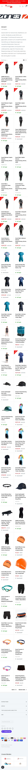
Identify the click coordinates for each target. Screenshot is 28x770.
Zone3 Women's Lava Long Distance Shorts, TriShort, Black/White (20, 598)
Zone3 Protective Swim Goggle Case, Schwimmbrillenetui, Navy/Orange (20, 625)
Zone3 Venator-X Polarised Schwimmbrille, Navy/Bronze (19, 652)
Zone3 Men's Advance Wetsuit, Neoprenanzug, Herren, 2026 (20, 240)
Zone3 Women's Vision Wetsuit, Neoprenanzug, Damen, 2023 (20, 79)
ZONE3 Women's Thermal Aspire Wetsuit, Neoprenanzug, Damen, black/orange (6, 133)
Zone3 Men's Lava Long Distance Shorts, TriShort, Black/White (7, 624)
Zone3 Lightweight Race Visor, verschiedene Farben (6, 393)
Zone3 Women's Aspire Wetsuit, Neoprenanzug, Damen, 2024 (6, 105)
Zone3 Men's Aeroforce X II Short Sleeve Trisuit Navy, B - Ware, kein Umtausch (21, 368)
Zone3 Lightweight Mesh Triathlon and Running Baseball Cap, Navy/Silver (20, 496)
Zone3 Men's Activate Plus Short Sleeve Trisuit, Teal (6, 315)
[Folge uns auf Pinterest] (10, 729)
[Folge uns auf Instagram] (7, 729)
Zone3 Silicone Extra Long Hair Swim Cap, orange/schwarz (6, 573)
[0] (25, 6)
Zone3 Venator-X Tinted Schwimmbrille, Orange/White (6, 651)
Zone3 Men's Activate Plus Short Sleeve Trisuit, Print (20, 291)
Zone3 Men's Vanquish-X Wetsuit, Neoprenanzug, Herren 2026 (20, 214)
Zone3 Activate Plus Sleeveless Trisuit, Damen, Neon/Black (20, 418)
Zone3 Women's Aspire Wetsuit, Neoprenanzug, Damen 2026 (6, 160)
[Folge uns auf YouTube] (13, 729)
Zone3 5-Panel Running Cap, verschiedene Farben (7, 418)
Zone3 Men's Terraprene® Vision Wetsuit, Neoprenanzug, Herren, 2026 (6, 187)
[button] (2, 767)
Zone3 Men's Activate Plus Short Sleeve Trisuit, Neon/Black (20, 469)
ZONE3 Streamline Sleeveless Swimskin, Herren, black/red (6, 548)
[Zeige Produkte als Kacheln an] (23, 60)
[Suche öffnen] (20, 6)
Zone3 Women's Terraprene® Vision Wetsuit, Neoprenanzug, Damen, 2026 (20, 187)
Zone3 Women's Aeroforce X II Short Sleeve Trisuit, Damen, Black (6, 368)
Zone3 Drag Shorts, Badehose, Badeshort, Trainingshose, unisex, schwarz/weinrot (20, 678)
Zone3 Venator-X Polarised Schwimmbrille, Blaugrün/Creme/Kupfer (7, 599)
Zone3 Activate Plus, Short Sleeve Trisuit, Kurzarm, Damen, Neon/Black (20, 444)
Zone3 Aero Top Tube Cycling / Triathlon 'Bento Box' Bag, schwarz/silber (6, 523)
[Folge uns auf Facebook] (2, 729)
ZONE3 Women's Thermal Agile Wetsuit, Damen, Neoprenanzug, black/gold (6, 79)
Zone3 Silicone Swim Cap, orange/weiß (20, 572)
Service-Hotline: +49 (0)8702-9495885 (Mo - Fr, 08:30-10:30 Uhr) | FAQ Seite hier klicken (14, 1)
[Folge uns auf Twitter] (5, 729)
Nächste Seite (22, 690)
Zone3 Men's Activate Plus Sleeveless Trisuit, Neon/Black (6, 443)
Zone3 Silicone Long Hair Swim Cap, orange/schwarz (20, 548)
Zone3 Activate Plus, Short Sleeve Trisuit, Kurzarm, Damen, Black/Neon (6, 470)
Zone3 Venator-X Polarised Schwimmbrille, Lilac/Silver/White (5, 678)
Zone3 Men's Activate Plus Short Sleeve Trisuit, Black (20, 315)
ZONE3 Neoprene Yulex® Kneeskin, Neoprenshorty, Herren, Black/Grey (7, 341)
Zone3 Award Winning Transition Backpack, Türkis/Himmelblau (20, 340)
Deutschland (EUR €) (6, 721)
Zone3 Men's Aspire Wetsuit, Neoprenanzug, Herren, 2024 (20, 105)
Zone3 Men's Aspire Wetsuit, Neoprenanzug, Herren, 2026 (20, 160)
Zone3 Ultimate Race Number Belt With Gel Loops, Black (6, 495)
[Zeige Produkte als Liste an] (26, 60)
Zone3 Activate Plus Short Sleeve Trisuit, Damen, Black (6, 291)
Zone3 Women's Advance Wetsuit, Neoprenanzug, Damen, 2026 (6, 240)
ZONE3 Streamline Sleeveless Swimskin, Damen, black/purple (20, 522)
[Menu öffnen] (2, 6)
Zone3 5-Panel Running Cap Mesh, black (21, 392)
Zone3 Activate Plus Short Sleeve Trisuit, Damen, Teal (20, 266)
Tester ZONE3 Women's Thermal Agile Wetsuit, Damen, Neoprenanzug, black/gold (21, 132)
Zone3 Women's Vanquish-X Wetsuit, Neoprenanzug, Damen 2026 (6, 214)
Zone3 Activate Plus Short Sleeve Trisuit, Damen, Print (6, 266)
